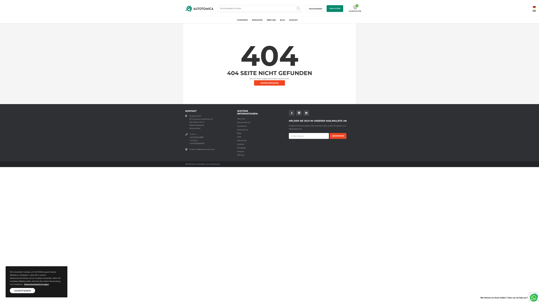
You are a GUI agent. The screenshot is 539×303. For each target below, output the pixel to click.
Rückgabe (241, 148)
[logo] (199, 8)
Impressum (242, 126)
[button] (534, 10)
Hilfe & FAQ (242, 140)
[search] (298, 8)
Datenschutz (242, 130)
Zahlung (240, 155)
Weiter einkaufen (269, 83)
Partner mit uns (243, 122)
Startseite (242, 20)
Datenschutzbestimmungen (36, 284)
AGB (239, 137)
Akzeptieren (22, 290)
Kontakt (293, 20)
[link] (291, 113)
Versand (240, 151)
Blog (282, 20)
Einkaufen (257, 20)
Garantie (240, 144)
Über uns (271, 20)
